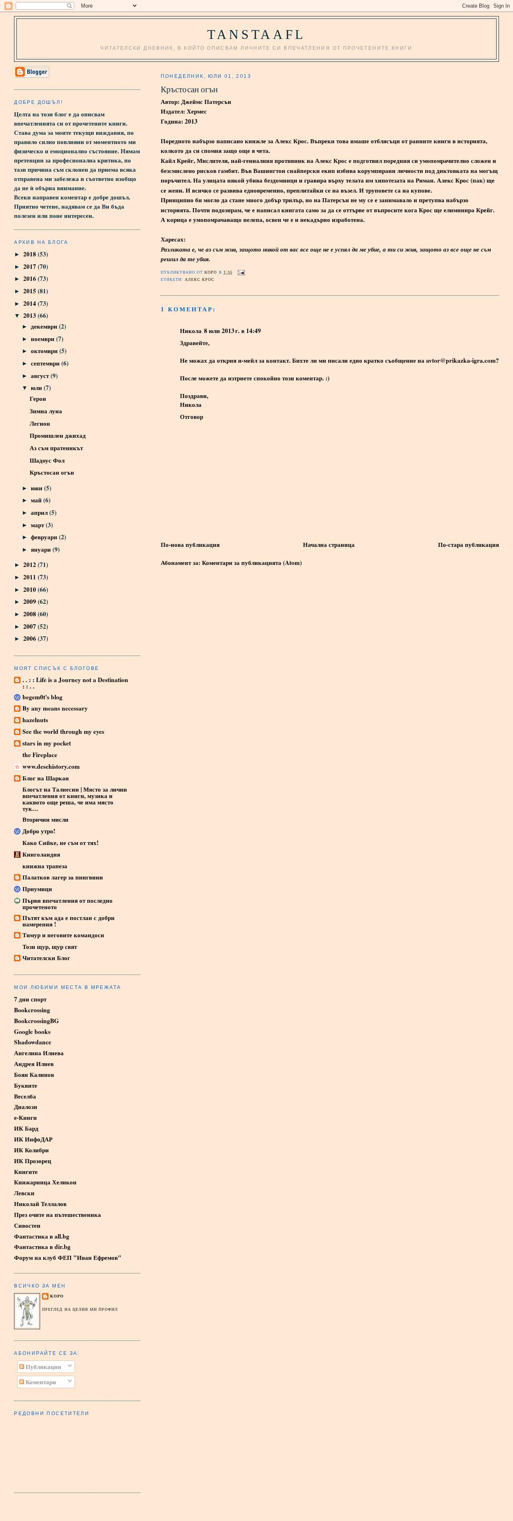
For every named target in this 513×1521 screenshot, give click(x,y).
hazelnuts (35, 719)
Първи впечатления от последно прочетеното (67, 903)
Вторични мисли (45, 819)
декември (45, 326)
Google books (32, 1031)
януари (42, 549)
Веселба (25, 1096)
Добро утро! (38, 830)
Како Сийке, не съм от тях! (60, 842)
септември (46, 363)
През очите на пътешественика (57, 1214)
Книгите (26, 1171)
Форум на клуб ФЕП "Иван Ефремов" (67, 1257)
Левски (24, 1192)
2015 (30, 290)
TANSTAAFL (256, 34)
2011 (30, 577)
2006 (30, 638)
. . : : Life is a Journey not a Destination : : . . (75, 682)
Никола (191, 330)
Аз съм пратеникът (56, 447)
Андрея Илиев (34, 1063)
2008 (30, 613)
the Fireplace (39, 754)
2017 (30, 266)
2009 (30, 601)
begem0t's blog (42, 696)
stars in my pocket (46, 743)
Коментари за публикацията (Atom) (252, 562)
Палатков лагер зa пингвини (62, 877)
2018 (30, 254)
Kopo (57, 1296)
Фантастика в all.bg (41, 1236)
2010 (30, 589)
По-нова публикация (190, 544)
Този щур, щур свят (49, 946)
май (37, 499)
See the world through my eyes (63, 731)
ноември (43, 338)
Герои (38, 398)
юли (37, 387)
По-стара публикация (468, 544)
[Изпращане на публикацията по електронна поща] (241, 272)
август (40, 375)
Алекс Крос (199, 279)
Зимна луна (46, 410)
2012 (30, 564)
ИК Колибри (31, 1149)
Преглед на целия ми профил (80, 1309)
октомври (45, 350)
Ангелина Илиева (39, 1052)
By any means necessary (55, 708)
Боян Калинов (34, 1074)
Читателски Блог (46, 957)
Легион (40, 423)
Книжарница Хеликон (45, 1182)
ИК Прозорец (32, 1160)
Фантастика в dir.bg (42, 1246)
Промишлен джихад (58, 435)
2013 (30, 315)
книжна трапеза (44, 865)
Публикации (42, 1366)
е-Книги (25, 1117)
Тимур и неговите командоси (63, 934)
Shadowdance (32, 1042)
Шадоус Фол (47, 460)
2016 (30, 278)
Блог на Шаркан (45, 778)
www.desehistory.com (51, 766)
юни (37, 487)
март (38, 524)
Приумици (37, 888)
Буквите (25, 1085)
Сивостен (27, 1225)
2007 (30, 626)
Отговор (191, 416)
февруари (45, 536)
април (40, 512)
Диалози (25, 1106)
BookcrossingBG (36, 1020)
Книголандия (41, 854)
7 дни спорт (30, 999)
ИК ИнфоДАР (33, 1139)
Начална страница (329, 544)
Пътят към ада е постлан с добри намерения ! (68, 920)
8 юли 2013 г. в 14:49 (232, 330)
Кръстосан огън (52, 472)
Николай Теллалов (40, 1203)
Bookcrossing (32, 1009)
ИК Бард (26, 1128)
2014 (30, 303)
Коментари (40, 1381)
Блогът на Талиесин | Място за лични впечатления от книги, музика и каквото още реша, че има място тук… (74, 799)
